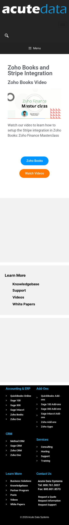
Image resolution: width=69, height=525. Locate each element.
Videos (18, 297)
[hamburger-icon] (62, 24)
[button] (7, 36)
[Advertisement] (33, 229)
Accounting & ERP (18, 388)
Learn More (15, 275)
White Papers (23, 304)
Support (19, 290)
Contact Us (43, 474)
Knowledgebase (25, 284)
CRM (9, 434)
